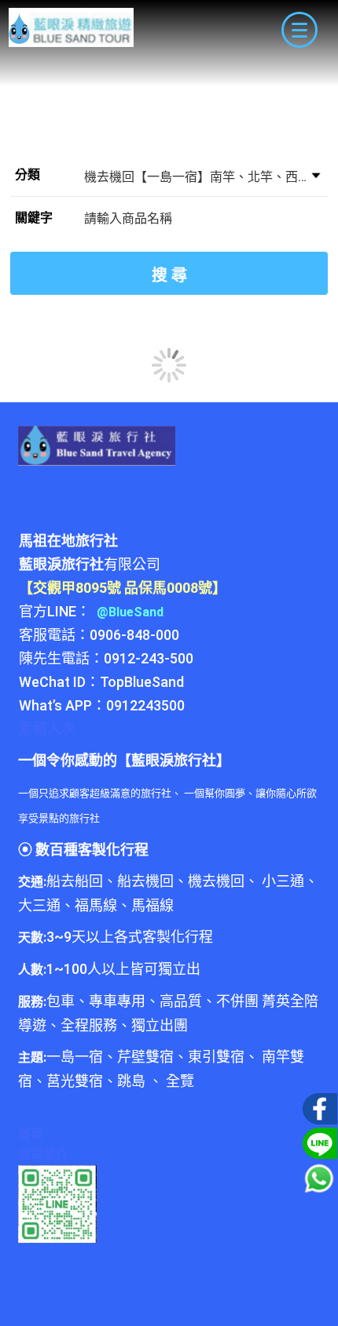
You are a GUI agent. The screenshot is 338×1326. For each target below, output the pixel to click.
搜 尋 (169, 275)
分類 (27, 174)
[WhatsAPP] (319, 1178)
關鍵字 (34, 217)
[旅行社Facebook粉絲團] (317, 1107)
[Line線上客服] (317, 1142)
